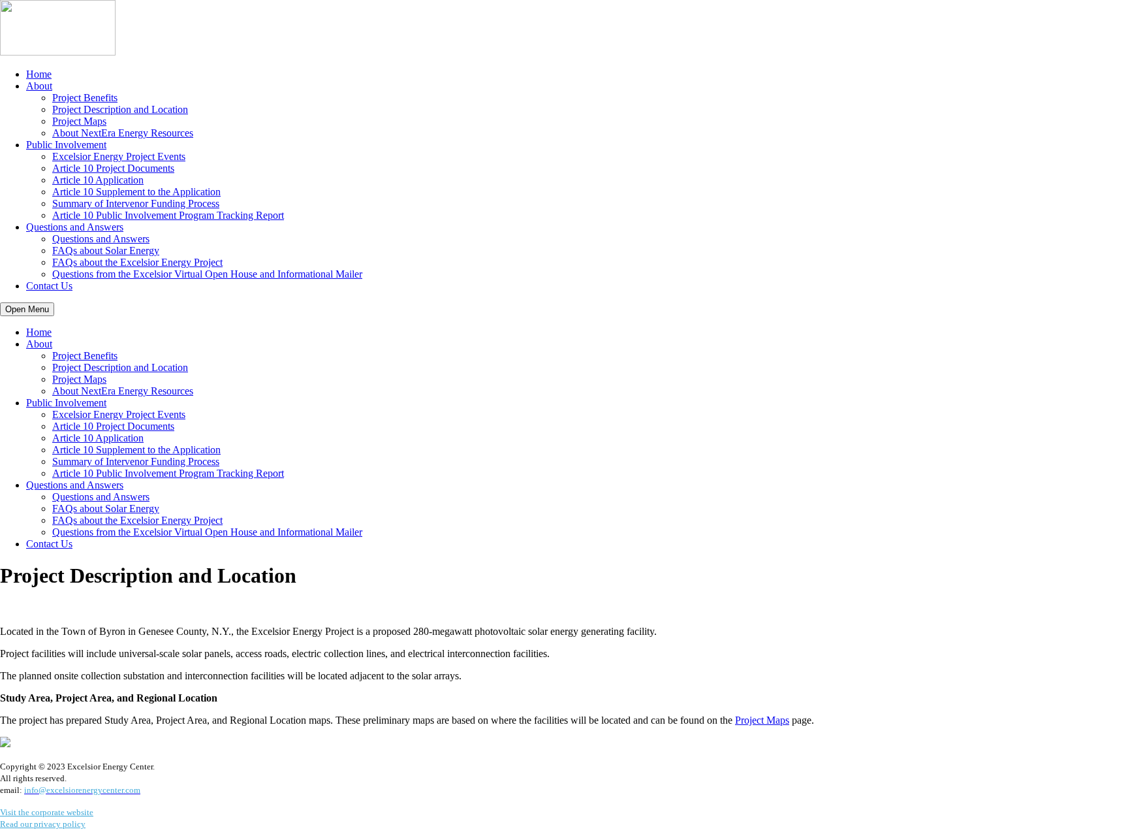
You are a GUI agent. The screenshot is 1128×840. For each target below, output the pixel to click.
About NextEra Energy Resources (122, 132)
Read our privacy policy (43, 824)
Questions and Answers (74, 227)
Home (39, 74)
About (39, 85)
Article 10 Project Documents (113, 168)
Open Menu (27, 309)
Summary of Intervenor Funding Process (135, 203)
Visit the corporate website (46, 812)
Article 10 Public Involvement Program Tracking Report (168, 215)
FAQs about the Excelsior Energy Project (137, 262)
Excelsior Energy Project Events (118, 156)
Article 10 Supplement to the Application (136, 191)
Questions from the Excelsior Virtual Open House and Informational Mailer (207, 274)
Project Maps (79, 121)
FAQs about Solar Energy (105, 250)
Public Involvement (66, 144)
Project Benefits (85, 97)
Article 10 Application (98, 180)
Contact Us (49, 285)
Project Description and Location (120, 109)
